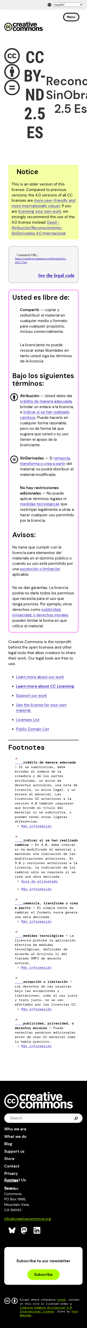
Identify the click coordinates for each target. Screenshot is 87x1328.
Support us (14, 1151)
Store (9, 1158)
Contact (11, 1166)
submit (76, 1118)
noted (61, 1299)
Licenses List (27, 719)
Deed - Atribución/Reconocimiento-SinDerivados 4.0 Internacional (39, 228)
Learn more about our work (40, 676)
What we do (15, 1136)
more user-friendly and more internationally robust (43, 203)
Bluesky (12, 1230)
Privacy (11, 1173)
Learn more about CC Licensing (45, 686)
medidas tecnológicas (39, 504)
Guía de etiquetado (39, 881)
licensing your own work (39, 211)
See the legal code (56, 275)
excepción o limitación (40, 568)
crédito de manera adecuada (46, 401)
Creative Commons (23, 27)
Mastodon (24, 1230)
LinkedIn (37, 1230)
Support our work (31, 695)
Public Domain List (32, 729)
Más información (36, 826)
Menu (71, 17)
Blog (8, 1143)
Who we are (15, 1129)
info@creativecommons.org (27, 1219)
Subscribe (43, 1274)
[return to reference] (19, 762)
